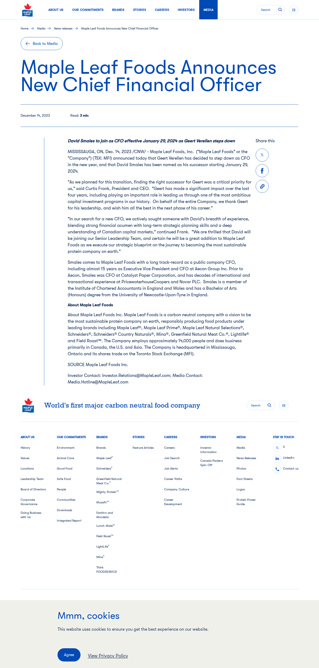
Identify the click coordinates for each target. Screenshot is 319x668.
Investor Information (208, 450)
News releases (63, 28)
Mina (100, 557)
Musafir (102, 502)
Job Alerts (171, 468)
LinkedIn (288, 457)
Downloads (64, 510)
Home (24, 28)
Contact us (290, 468)
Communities (66, 499)
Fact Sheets (245, 479)
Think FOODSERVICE (106, 569)
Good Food (64, 468)
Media (41, 28)
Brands (101, 447)
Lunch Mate (105, 525)
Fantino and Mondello (104, 515)
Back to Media (45, 43)
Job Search (172, 458)
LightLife (102, 546)
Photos (241, 468)
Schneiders (104, 468)
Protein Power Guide (246, 502)
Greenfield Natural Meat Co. (109, 481)
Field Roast (104, 536)
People (61, 489)
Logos (241, 489)
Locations (27, 468)
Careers (169, 447)
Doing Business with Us (31, 515)
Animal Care (65, 458)
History (25, 447)
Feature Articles (143, 447)
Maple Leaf (104, 458)
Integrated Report (69, 520)
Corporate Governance (29, 502)
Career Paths (173, 479)
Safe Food (64, 479)
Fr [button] (293, 9)
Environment (65, 447)
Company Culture (176, 489)
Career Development (173, 502)
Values (25, 458)
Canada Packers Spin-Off (211, 463)
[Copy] (262, 186)
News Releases (246, 458)
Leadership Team (32, 479)
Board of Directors (33, 489)
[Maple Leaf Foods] (28, 10)
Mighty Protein (107, 492)
